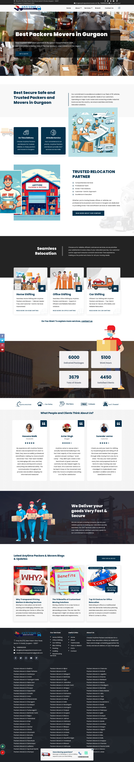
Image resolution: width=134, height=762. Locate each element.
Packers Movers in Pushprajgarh (25, 710)
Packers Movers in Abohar (23, 727)
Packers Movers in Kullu (95, 738)
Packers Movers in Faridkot (59, 696)
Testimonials (75, 643)
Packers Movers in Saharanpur (25, 743)
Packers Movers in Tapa (95, 696)
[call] (80, 753)
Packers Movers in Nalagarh (60, 674)
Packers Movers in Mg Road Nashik (26, 749)
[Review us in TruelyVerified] (117, 1)
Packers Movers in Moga (95, 699)
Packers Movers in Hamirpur (24, 685)
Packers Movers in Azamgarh (60, 707)
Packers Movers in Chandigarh (97, 685)
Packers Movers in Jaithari (59, 718)
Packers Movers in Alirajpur (59, 688)
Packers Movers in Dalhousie (60, 746)
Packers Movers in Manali (23, 738)
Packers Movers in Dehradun (97, 718)
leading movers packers (96, 568)
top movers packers (22, 568)
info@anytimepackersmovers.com (86, 3)
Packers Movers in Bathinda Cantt (26, 713)
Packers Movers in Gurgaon (60, 713)
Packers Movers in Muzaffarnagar (62, 738)
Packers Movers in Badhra (23, 668)
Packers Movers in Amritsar (96, 724)
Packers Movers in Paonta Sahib (98, 746)
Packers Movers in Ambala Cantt (62, 685)
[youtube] (113, 1)
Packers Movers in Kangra (96, 727)
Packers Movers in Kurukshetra (98, 702)
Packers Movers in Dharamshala (25, 699)
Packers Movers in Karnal (59, 691)
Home (68, 8)
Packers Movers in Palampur (97, 710)
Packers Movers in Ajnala (95, 721)
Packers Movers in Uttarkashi (24, 732)
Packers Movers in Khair (22, 721)
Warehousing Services (56, 655)
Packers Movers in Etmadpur (60, 724)
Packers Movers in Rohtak (96, 671)
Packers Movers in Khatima (96, 707)
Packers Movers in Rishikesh (96, 680)
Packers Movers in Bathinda (60, 677)
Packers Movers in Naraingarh (61, 705)
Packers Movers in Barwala (23, 735)
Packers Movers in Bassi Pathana (25, 671)
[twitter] (107, 1)
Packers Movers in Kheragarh (24, 702)
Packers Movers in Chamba (96, 743)
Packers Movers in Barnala (96, 688)
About (77, 8)
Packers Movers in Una (22, 724)
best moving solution (35, 568)
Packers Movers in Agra (58, 680)
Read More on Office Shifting (64, 311)
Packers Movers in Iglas (95, 713)
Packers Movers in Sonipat (96, 716)
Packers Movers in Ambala (59, 732)
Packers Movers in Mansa (96, 682)
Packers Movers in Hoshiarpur (24, 674)
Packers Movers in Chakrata (97, 668)
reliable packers (57, 568)
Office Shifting (57, 640)
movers (66, 568)
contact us (87, 321)
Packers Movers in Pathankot (60, 693)
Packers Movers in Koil (58, 671)
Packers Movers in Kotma (23, 707)
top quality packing (110, 568)
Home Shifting (57, 637)
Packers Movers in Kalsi (58, 702)
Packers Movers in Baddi (95, 705)
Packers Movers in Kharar (59, 735)
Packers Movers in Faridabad (60, 741)
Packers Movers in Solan (22, 696)
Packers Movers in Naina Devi (24, 682)
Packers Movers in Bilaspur (59, 727)
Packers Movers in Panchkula (24, 741)
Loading (55, 651)
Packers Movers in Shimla (23, 729)
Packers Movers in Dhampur (24, 752)
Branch (97, 8)
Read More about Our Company (88, 213)
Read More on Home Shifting (27, 311)
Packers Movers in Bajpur (23, 716)
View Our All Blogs (108, 558)
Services (87, 8)
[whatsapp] (85, 753)
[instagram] (110, 1)
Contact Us (109, 8)
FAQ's (73, 648)
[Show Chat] (3, 746)
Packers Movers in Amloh (23, 677)
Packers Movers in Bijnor (58, 668)
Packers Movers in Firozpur (23, 688)
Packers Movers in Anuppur (96, 741)
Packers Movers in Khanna (96, 677)
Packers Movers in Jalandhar (60, 682)
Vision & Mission (76, 645)
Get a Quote (23, 54)
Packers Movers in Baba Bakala (98, 691)
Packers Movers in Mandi (59, 699)
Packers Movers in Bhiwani (59, 743)
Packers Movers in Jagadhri (96, 674)
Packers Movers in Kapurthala (24, 691)
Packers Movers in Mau (95, 735)
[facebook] (105, 1)
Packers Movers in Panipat (59, 710)
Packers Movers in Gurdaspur (24, 705)
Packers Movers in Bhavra (59, 716)
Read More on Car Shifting (99, 311)
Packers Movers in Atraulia (23, 693)
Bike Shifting (56, 645)
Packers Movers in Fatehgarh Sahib (26, 680)
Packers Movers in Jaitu (95, 693)
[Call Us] (2, 752)
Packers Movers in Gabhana (60, 721)
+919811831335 (104, 3)
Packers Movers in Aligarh (96, 729)
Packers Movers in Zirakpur (59, 729)
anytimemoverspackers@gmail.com (29, 653)
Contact (74, 651)
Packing (55, 648)
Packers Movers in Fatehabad (24, 718)
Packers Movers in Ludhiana (23, 746)
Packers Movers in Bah (95, 732)
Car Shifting (56, 643)
